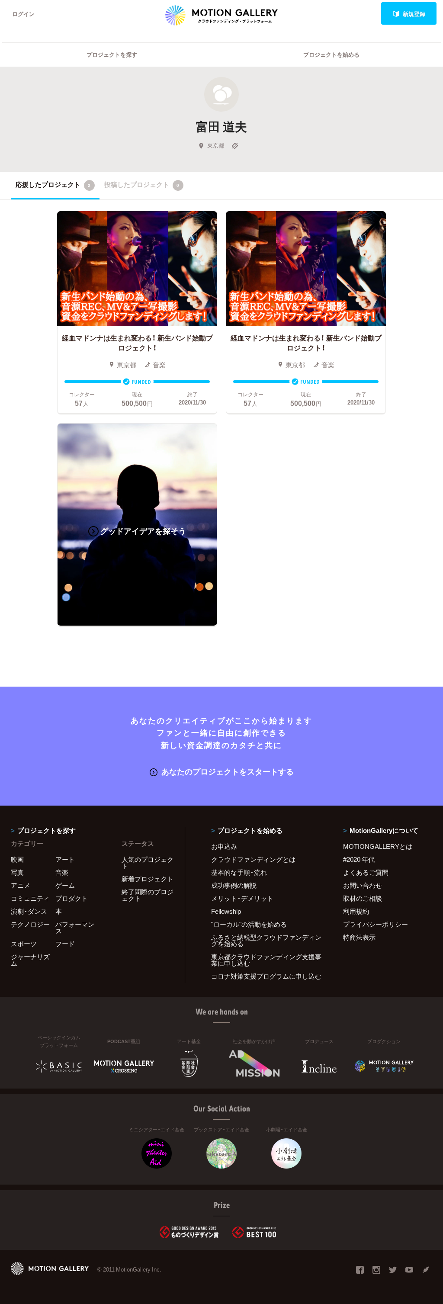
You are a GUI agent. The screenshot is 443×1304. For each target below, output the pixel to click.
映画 (17, 859)
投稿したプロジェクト (141, 184)
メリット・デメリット (242, 898)
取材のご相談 (362, 898)
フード (65, 943)
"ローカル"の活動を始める (249, 924)
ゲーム (65, 885)
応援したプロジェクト (53, 184)
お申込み (224, 846)
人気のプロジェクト (147, 862)
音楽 (61, 872)
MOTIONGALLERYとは (377, 846)
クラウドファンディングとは (253, 859)
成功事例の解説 (234, 885)
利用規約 (356, 911)
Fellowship (226, 911)
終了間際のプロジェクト (147, 895)
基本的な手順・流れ (239, 872)
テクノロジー (30, 924)
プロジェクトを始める (331, 54)
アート (65, 859)
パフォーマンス (74, 927)
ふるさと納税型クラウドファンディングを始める (266, 940)
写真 (17, 872)
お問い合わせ (362, 885)
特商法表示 (359, 937)
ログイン (23, 14)
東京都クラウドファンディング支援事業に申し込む (266, 960)
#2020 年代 (359, 859)
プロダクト (71, 898)
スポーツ (24, 943)
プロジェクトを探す (112, 54)
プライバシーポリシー (375, 924)
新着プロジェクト (147, 878)
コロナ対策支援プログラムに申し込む (266, 976)
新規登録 (414, 14)
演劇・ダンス (29, 911)
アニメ (20, 885)
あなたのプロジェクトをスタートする (227, 771)
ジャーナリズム (30, 960)
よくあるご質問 (365, 872)
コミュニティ (30, 898)
